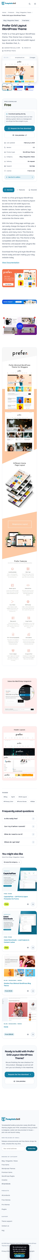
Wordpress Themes (8, 1168)
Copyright (31, 1251)
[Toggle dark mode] (29, 3)
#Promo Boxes (22, 801)
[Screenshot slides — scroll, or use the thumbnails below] (19, 71)
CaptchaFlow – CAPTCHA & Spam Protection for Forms (16, 898)
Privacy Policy (6, 1251)
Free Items (25, 20)
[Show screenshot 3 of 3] (29, 87)
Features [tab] (22, 190)
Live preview (25, 1081)
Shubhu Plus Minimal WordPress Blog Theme (17, 984)
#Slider (32, 801)
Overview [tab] (10, 190)
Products (11, 12)
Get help (32, 166)
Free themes (6, 1200)
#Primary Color (8, 801)
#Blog (5, 797)
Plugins (4, 1209)
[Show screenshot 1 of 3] (7, 87)
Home (4, 12)
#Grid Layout (23, 797)
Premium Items (7, 1172)
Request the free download (18, 1074)
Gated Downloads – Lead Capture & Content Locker (16, 941)
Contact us (5, 1226)
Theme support (7, 1221)
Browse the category (10, 862)
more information (19, 1253)
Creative (4, 1180)
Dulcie (6, 1027)
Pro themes (6, 1205)
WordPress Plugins (8, 1176)
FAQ (3, 1230)
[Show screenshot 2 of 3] (18, 87)
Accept (18, 1256)
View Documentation (10, 262)
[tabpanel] (19, 490)
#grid (13, 797)
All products (6, 1184)
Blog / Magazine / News (23, 12)
